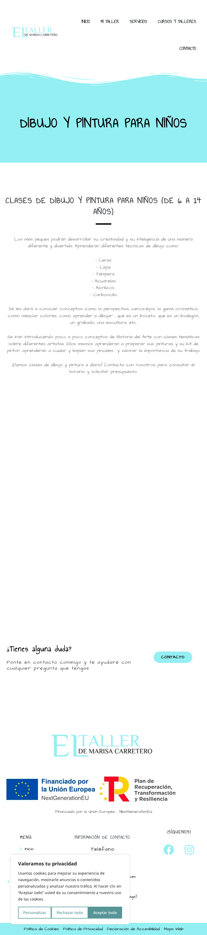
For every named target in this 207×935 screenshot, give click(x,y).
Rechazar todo (70, 912)
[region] (70, 889)
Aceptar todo (105, 912)
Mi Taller (110, 21)
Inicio (86, 21)
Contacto (188, 48)
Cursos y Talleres (177, 21)
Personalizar (34, 912)
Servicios (138, 21)
